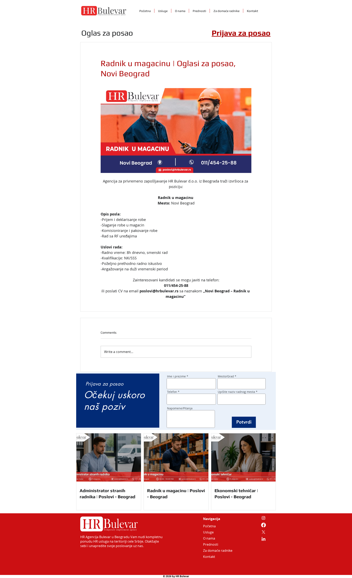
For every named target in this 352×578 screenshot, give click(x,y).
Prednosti (210, 544)
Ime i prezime (176, 376)
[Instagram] (263, 518)
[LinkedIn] (263, 539)
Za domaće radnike (213, 550)
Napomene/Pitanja (179, 408)
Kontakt (209, 556)
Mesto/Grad (226, 376)
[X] (263, 532)
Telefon (172, 391)
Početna (209, 526)
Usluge (208, 532)
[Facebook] (263, 525)
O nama (209, 538)
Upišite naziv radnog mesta (236, 391)
